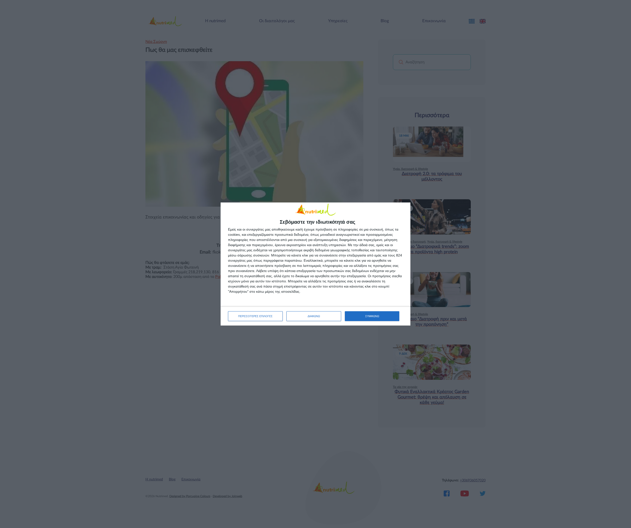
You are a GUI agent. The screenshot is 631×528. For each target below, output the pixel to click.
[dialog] (315, 264)
